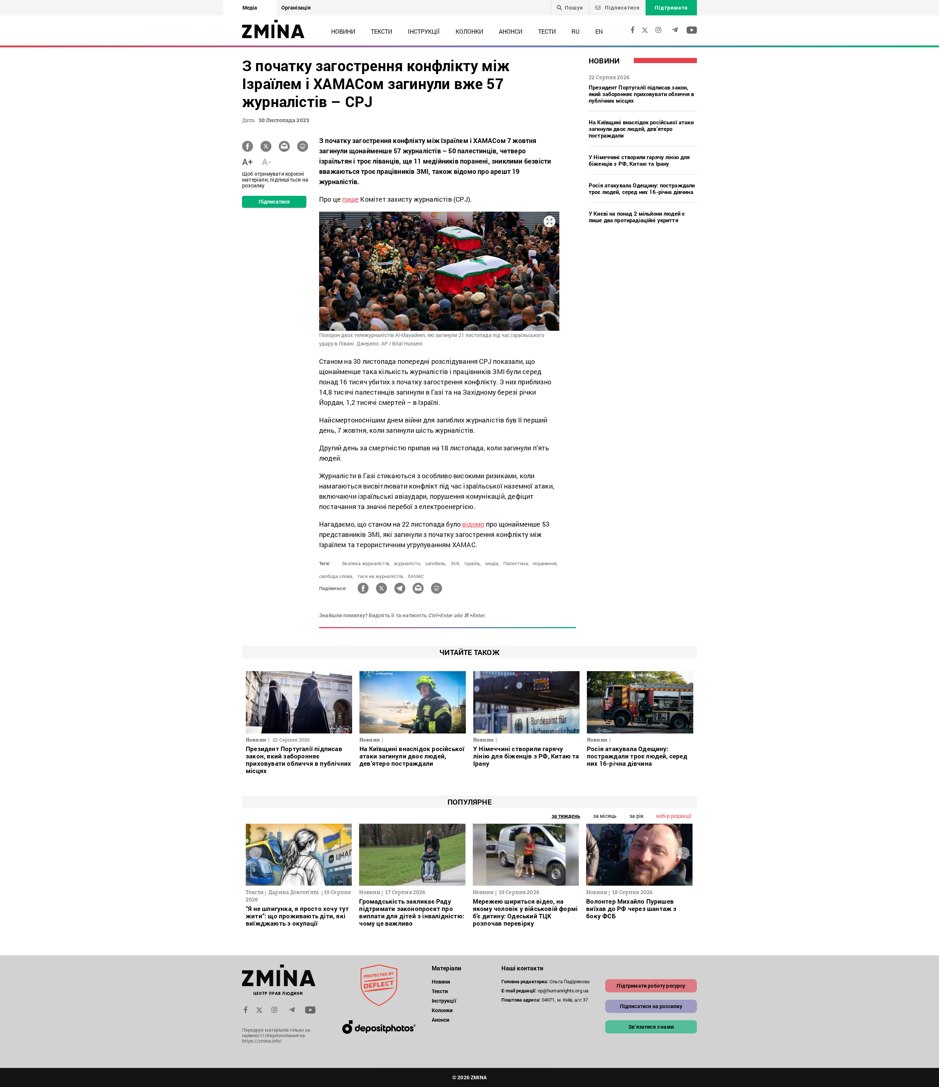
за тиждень (566, 815)
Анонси (510, 31)
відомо (473, 524)
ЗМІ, (455, 563)
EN (599, 31)
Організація (296, 7)
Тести (547, 31)
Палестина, (516, 563)
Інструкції (424, 31)
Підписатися (621, 7)
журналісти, (407, 563)
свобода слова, (336, 576)
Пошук (574, 8)
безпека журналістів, (366, 563)
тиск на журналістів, (380, 576)
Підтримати (671, 7)
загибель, (436, 563)
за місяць (605, 815)
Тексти (381, 31)
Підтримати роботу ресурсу (651, 985)
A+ (247, 162)
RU (575, 31)
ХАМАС (416, 576)
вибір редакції (673, 815)
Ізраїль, (473, 563)
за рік (636, 815)
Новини (343, 31)
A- (266, 162)
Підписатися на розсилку (651, 1006)
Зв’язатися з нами (651, 1026)
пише (350, 199)
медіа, (492, 563)
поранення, (545, 563)
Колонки (469, 31)
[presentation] (255, 853)
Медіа (249, 7)
